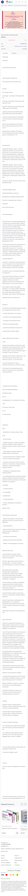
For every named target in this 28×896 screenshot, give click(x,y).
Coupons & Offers (5, 864)
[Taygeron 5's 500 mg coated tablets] (10, 816)
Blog (16, 862)
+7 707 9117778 (5, 844)
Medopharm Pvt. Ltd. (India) (21, 46)
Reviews (14, 53)
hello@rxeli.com (5, 846)
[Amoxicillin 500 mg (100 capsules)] (14, 20)
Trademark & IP (18, 857)
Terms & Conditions (5, 862)
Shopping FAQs (18, 860)
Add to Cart (17, 833)
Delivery (3, 855)
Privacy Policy (4, 860)
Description (5, 53)
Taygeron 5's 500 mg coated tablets (9, 828)
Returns (3, 857)
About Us (17, 855)
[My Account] (19, 2)
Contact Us (17, 864)
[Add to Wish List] (25, 40)
